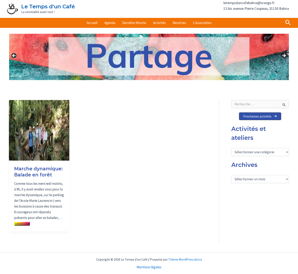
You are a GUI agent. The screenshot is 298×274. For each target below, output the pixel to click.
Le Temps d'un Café (48, 6)
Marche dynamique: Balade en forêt (38, 172)
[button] (288, 23)
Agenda (109, 23)
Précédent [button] (14, 56)
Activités (159, 23)
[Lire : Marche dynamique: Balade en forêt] (39, 130)
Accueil (92, 23)
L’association (202, 23)
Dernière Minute (134, 23)
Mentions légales (149, 267)
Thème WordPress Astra (185, 259)
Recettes (179, 23)
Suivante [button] (284, 56)
